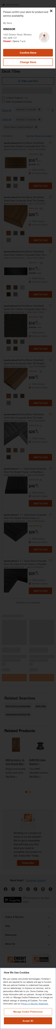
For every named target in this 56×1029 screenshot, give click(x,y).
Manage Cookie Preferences (28, 1011)
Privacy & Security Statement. (35, 1003)
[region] (28, 998)
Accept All (28, 1020)
